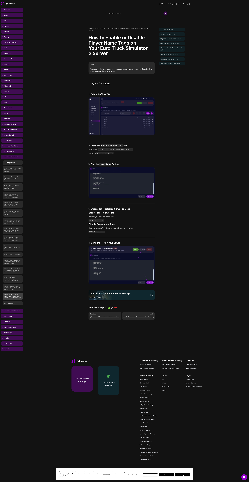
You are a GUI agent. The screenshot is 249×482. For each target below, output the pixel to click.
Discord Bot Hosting (146, 364)
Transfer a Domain (191, 368)
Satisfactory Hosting (146, 394)
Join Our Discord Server (147, 368)
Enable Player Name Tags (169, 54)
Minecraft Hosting (167, 4)
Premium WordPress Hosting (170, 368)
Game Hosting (183, 4)
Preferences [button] (67, 476)
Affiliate (164, 383)
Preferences (150, 475)
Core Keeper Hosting (146, 459)
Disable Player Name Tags (169, 59)
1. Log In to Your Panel (167, 29)
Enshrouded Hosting (146, 441)
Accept (183, 475)
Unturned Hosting (145, 437)
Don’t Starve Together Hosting (149, 452)
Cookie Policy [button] (106, 474)
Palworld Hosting (145, 390)
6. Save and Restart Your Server (170, 63)
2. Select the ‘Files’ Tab (167, 34)
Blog (163, 379)
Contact (164, 390)
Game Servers (144, 379)
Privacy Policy (190, 379)
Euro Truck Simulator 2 (146, 423)
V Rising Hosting (144, 445)
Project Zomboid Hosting (147, 419)
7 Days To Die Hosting (146, 405)
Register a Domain (191, 364)
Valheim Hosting (144, 401)
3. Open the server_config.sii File (170, 39)
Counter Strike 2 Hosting (147, 456)
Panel (107, 83)
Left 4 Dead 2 (144, 426)
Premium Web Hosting (168, 364)
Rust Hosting (143, 386)
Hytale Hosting (144, 412)
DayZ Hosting (144, 408)
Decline (166, 475)
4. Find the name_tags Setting (169, 43)
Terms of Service (191, 383)
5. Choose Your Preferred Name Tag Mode (171, 49)
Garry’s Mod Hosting (146, 448)
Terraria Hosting (144, 397)
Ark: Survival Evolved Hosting (148, 416)
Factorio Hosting (144, 430)
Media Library (166, 386)
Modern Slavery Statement (194, 386)
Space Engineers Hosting (147, 434)
